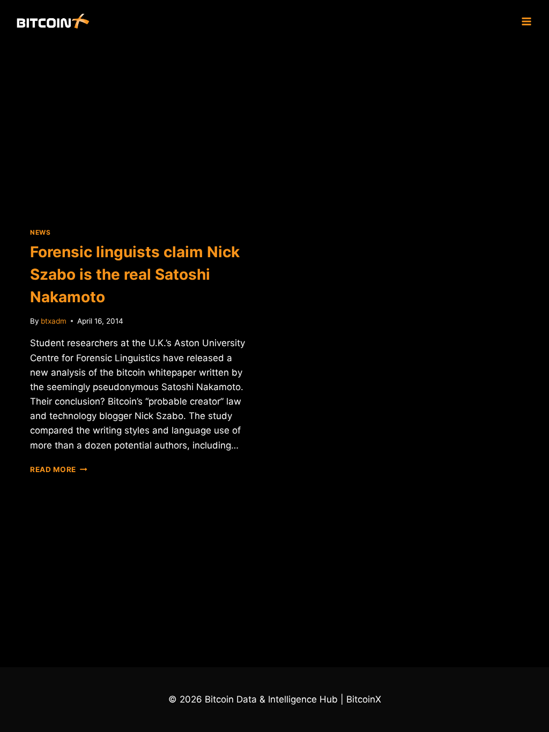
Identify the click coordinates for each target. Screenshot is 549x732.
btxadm (53, 321)
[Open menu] (526, 21)
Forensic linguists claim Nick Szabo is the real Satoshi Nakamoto (135, 274)
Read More (58, 469)
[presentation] (138, 126)
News (40, 232)
